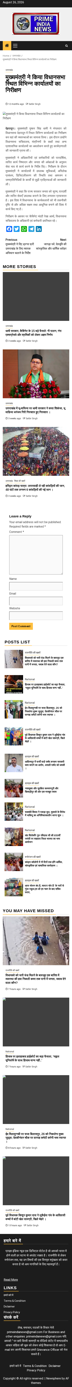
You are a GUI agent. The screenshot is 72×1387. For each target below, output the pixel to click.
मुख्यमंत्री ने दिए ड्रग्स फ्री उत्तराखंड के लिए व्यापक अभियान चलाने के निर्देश (20, 246)
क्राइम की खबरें (32, 756)
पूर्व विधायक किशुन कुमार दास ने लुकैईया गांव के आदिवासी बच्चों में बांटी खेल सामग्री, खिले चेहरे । (45, 738)
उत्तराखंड (9, 70)
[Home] (7, 45)
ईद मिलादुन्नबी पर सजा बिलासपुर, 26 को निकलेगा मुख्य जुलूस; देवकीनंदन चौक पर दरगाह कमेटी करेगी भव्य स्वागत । (43, 711)
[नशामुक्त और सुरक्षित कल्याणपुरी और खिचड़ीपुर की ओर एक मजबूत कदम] (14, 788)
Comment (16, 532)
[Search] (66, 45)
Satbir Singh (35, 104)
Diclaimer (9, 1306)
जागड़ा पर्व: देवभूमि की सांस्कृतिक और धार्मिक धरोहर (51, 244)
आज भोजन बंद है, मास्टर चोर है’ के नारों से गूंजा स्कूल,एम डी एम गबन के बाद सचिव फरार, (44, 889)
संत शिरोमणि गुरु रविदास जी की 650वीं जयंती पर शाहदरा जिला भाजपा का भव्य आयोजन (42, 838)
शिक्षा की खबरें (19, 481)
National (30, 679)
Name (13, 579)
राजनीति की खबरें (32, 652)
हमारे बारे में (8, 1295)
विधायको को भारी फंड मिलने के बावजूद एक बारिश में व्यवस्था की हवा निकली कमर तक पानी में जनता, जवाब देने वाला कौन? (44, 661)
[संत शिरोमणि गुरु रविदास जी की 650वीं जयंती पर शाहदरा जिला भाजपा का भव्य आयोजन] (14, 837)
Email (12, 593)
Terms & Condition (15, 1300)
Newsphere (53, 1378)
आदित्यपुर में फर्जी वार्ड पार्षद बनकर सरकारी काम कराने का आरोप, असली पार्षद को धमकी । (45, 765)
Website (14, 608)
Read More (11, 1279)
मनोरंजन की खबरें (33, 856)
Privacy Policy (12, 1312)
